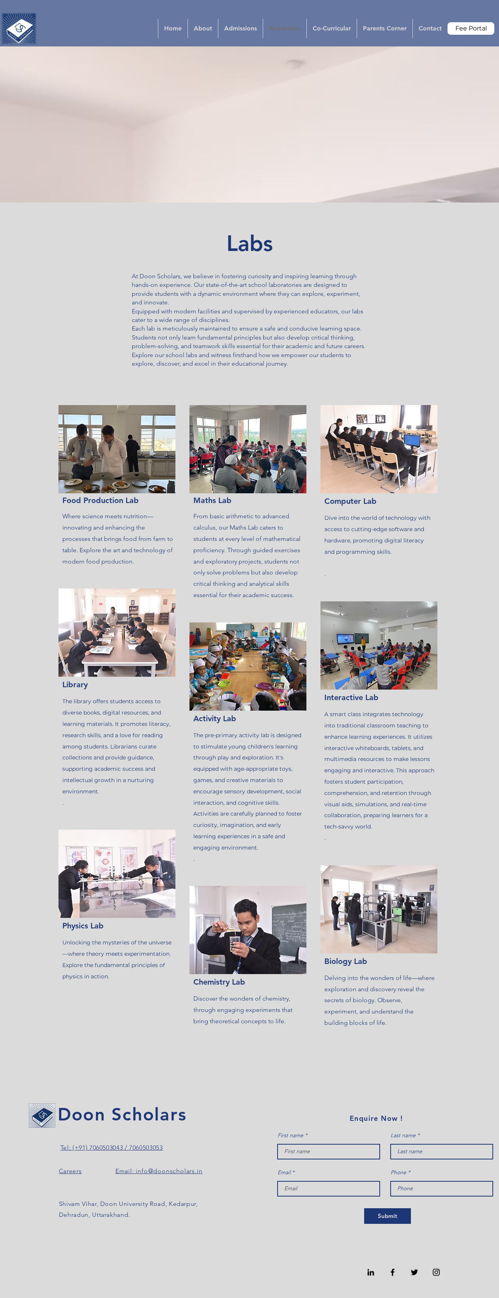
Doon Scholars (122, 1114)
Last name (403, 1135)
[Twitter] (414, 1272)
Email (284, 1172)
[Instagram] (436, 1272)
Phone (398, 1172)
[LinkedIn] (370, 1272)
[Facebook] (392, 1272)
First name (290, 1135)
